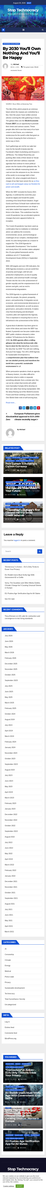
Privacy (8, 982)
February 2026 (10, 658)
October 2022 (10, 826)
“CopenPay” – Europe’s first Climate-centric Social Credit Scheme (22, 512)
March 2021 (9, 932)
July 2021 (8, 909)
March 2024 (9, 736)
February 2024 (10, 742)
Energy (7, 965)
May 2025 (9, 697)
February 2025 (10, 708)
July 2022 (8, 842)
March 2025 (9, 703)
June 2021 (9, 915)
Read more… (11, 403)
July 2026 (8, 636)
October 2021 (10, 893)
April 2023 (9, 792)
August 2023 (10, 770)
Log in (7, 1022)
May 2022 (9, 853)
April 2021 (9, 926)
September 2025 (11, 680)
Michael (16, 64)
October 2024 (10, 714)
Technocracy (10, 460)
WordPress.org (10, 1038)
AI (5, 949)
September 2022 (11, 831)
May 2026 (9, 647)
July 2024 (8, 725)
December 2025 (11, 664)
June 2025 (9, 692)
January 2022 (10, 876)
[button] (43, 30)
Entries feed (9, 1027)
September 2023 (11, 764)
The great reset (28, 67)
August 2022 (10, 837)
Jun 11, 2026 (11, 1125)
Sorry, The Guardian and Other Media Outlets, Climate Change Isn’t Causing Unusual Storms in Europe (23, 585)
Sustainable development (11, 43)
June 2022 (9, 848)
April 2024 (9, 731)
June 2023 (9, 781)
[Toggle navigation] (23, 29)
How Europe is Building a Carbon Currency (21, 465)
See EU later (10, 599)
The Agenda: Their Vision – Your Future (22, 489)
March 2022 (9, 865)
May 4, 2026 (11, 1148)
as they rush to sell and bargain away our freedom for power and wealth (23, 184)
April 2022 (9, 859)
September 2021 (11, 898)
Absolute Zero (10, 418)
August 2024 (10, 719)
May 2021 (9, 920)
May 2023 (9, 786)
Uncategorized (29, 485)
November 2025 (11, 669)
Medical (8, 971)
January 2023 (10, 809)
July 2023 (8, 775)
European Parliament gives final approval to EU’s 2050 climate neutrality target (27, 417)
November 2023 (11, 753)
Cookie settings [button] (8, 1186)
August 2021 (10, 904)
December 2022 (11, 814)
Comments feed (11, 1033)
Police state (16, 457)
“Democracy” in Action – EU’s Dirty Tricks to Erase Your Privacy (20, 1072)
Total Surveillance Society (24, 460)
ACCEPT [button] (20, 1186)
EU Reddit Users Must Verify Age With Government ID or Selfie (23, 1095)
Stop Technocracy (23, 10)
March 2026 (9, 652)
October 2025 (10, 675)
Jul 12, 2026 (11, 1079)
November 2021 (11, 887)
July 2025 (8, 686)
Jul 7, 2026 (11, 1102)
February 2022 (10, 870)
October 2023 (10, 759)
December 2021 (11, 881)
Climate (8, 457)
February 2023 (10, 803)
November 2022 (11, 820)
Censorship (9, 954)
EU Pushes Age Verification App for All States (22, 593)
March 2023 (9, 798)
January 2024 (10, 747)
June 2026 (9, 641)
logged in (17, 540)
